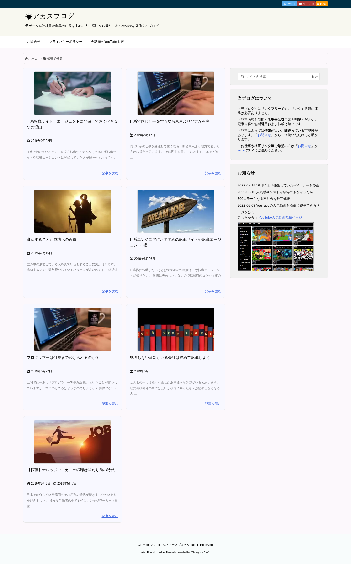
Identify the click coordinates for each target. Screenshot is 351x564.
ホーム (33, 58)
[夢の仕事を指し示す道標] (176, 211)
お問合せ (264, 135)
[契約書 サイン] (72, 93)
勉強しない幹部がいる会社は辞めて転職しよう (170, 358)
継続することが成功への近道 (51, 239)
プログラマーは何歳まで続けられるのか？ (63, 358)
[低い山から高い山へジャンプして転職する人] (72, 442)
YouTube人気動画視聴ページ (280, 217)
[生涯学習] (176, 329)
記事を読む (110, 173)
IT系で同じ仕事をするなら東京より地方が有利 (170, 121)
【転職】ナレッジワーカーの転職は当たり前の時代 (71, 470)
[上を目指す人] (72, 211)
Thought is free (199, 552)
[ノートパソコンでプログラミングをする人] (176, 93)
